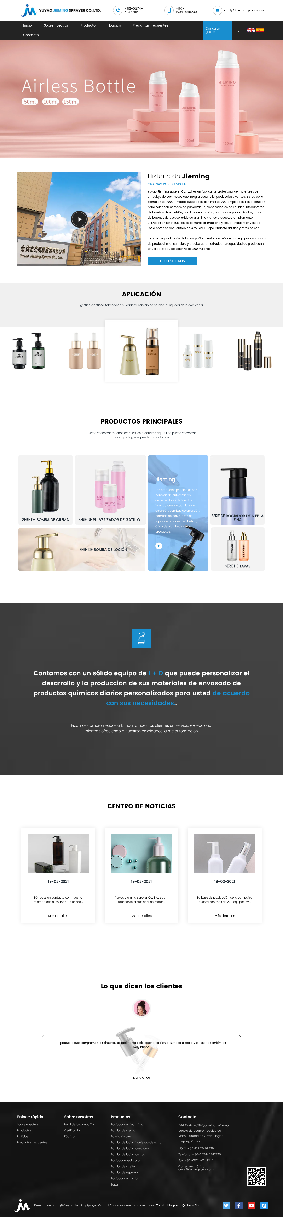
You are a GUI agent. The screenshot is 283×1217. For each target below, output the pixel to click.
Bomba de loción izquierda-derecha (136, 1142)
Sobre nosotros (56, 25)
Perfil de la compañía (79, 1124)
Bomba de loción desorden (130, 1148)
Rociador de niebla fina (127, 1124)
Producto (88, 25)
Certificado (72, 1130)
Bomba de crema (123, 1130)
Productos (24, 1130)
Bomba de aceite (123, 1166)
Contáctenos (172, 261)
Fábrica (69, 1136)
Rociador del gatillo (124, 1178)
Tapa (114, 1184)
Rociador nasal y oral (125, 1160)
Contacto (31, 35)
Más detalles (58, 916)
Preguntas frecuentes (150, 25)
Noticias (114, 25)
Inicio (27, 25)
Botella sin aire (121, 1136)
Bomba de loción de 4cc (128, 1154)
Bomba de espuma (124, 1172)
